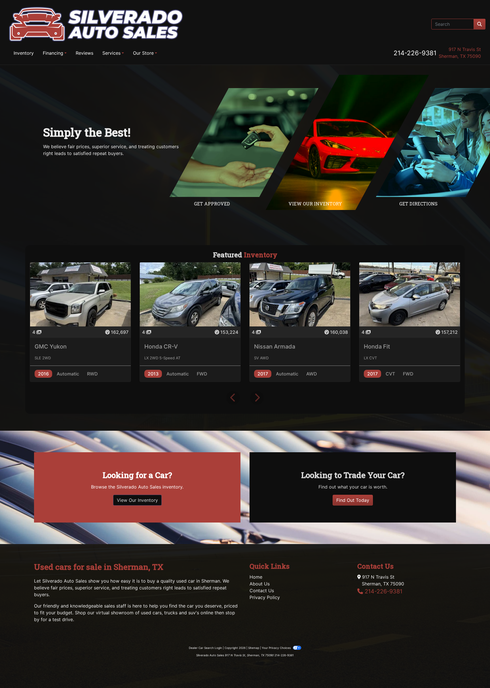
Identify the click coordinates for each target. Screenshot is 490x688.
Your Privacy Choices (277, 647)
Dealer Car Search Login (205, 647)
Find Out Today (352, 500)
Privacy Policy (265, 597)
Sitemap (253, 647)
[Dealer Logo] (96, 24)
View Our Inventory (137, 500)
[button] (233, 398)
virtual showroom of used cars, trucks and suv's (147, 612)
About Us (260, 584)
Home (256, 577)
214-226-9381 (415, 53)
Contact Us (262, 590)
